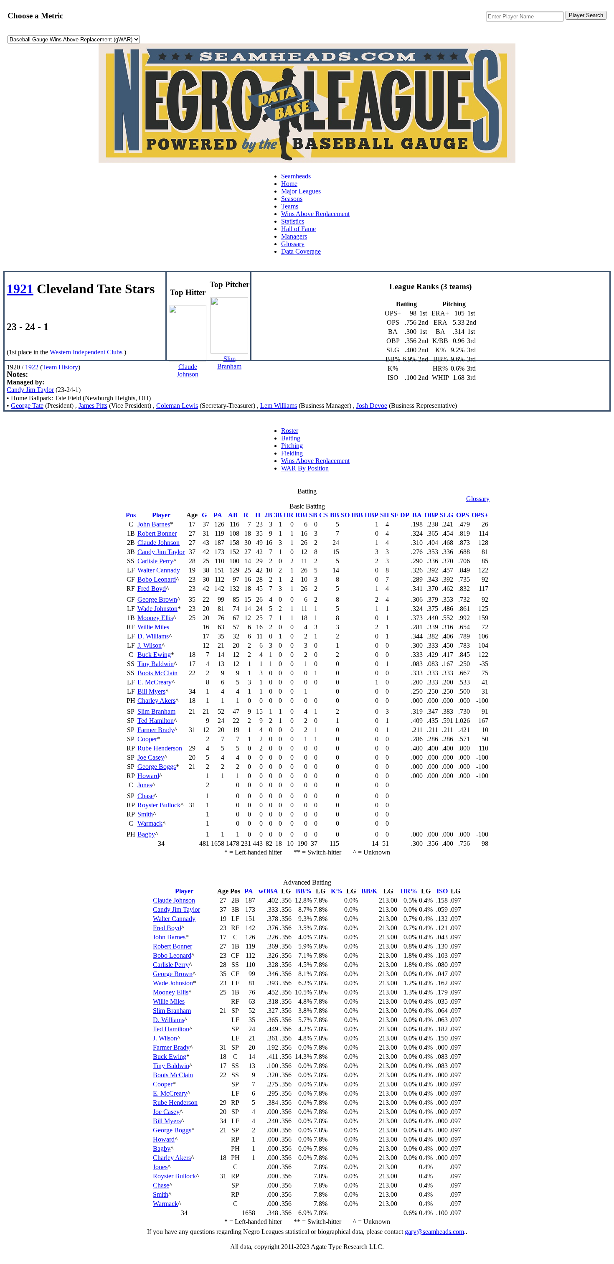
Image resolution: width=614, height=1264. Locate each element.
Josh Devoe (371, 405)
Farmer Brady (155, 729)
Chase (145, 795)
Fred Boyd (151, 588)
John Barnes (153, 524)
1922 (31, 367)
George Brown (157, 599)
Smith (145, 814)
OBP (431, 515)
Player (161, 515)
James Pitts (93, 405)
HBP (371, 515)
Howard (148, 775)
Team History (60, 367)
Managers (294, 236)
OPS (462, 515)
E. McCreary (154, 682)
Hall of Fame (298, 228)
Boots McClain (157, 673)
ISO (442, 891)
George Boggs (156, 766)
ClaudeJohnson (187, 370)
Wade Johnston (157, 608)
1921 (20, 288)
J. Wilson (149, 645)
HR (289, 515)
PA (217, 515)
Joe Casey (150, 757)
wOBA (268, 891)
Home (289, 183)
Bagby (146, 834)
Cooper (147, 739)
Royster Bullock (158, 805)
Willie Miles (153, 627)
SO (345, 515)
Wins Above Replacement (315, 213)
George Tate (27, 405)
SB (313, 515)
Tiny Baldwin (155, 663)
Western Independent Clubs (86, 352)
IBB (357, 515)
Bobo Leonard (156, 579)
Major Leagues (301, 191)
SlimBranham (229, 362)
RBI (301, 515)
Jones (144, 784)
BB (334, 515)
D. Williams (153, 636)
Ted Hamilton (155, 720)
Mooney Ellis (155, 617)
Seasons (291, 198)
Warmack (149, 823)
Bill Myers (151, 691)
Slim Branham (156, 711)
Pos (131, 515)
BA (417, 515)
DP (404, 515)
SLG (446, 515)
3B (278, 515)
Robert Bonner (157, 533)
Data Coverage (301, 251)
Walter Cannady (158, 570)
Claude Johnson (158, 542)
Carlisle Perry (155, 561)
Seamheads (296, 176)
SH (384, 515)
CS (323, 515)
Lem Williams (278, 405)
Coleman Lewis (177, 405)
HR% (409, 891)
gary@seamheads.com (434, 1231)
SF (394, 515)
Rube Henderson (159, 748)
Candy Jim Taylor (30, 389)
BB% (304, 891)
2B (268, 515)
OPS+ (480, 515)
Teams (289, 206)
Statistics (292, 221)
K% (337, 891)
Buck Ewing (154, 654)
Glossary (292, 243)
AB (233, 515)
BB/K (369, 891)
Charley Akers (156, 700)
